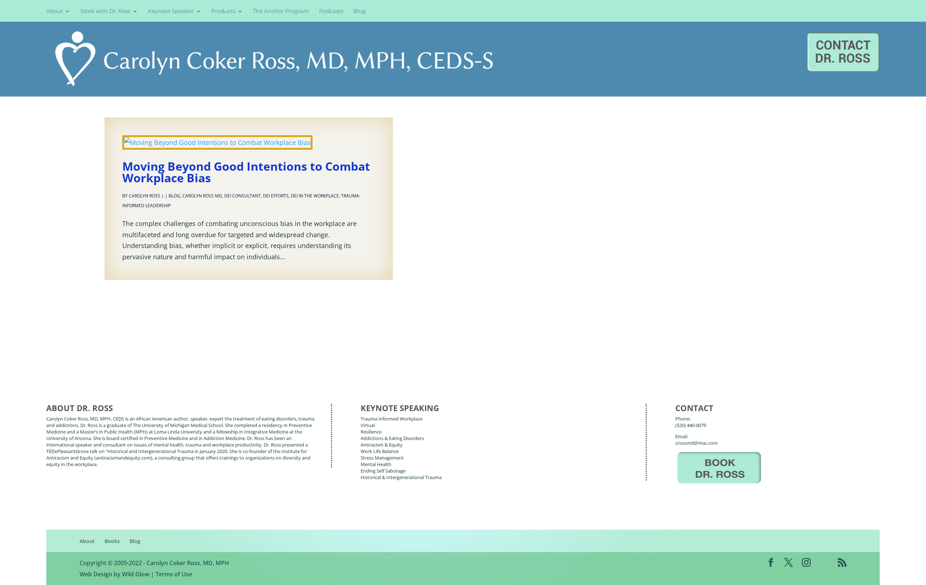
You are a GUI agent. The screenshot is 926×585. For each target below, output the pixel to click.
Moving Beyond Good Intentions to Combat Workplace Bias (246, 171)
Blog (359, 11)
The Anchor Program (281, 11)
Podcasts (331, 11)
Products (223, 11)
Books (112, 541)
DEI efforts (276, 196)
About (54, 11)
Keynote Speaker (171, 11)
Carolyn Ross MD (202, 196)
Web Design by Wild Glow (114, 574)
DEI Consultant (242, 196)
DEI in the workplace (315, 196)
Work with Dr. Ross (105, 11)
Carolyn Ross (144, 196)
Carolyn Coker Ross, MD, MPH (187, 563)
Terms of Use (174, 574)
